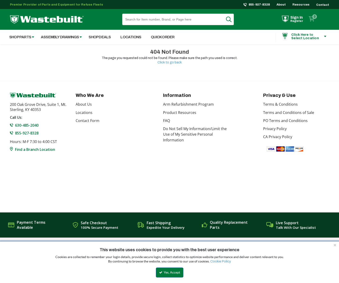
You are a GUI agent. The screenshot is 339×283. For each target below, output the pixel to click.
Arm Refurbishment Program (188, 104)
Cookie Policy (220, 261)
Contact (322, 4)
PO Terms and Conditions (285, 120)
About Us (84, 104)
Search (231, 19)
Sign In (296, 17)
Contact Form (87, 120)
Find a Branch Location (35, 149)
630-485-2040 (27, 125)
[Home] (46, 19)
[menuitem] (19, 37)
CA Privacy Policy (277, 136)
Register (296, 21)
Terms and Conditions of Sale (288, 112)
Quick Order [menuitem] (162, 37)
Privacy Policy (275, 128)
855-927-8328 (259, 4)
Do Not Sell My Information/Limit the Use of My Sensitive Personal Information (195, 134)
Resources (301, 4)
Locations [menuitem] (130, 37)
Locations (84, 112)
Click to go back (170, 62)
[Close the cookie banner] (335, 245)
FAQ (166, 120)
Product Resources (179, 112)
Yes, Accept (171, 272)
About (281, 4)
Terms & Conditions (280, 104)
